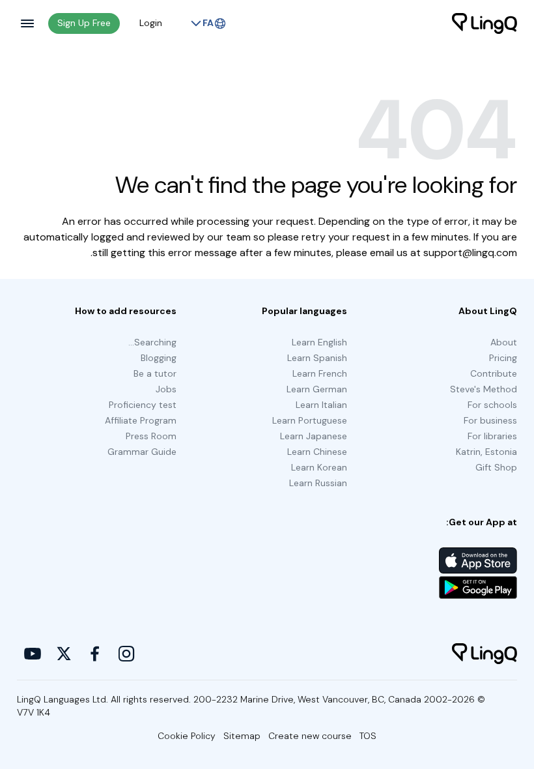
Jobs (166, 389)
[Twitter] (63, 653)
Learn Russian (318, 483)
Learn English (319, 342)
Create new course (310, 736)
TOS (367, 736)
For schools (492, 405)
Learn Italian (321, 405)
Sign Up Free (84, 23)
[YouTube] (32, 653)
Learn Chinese (317, 451)
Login (150, 23)
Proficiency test (142, 405)
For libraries (492, 436)
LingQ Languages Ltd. (62, 699)
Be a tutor (155, 373)
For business (490, 420)
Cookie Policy (187, 736)
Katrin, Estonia (486, 451)
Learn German (317, 389)
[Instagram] (126, 653)
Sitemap (241, 736)
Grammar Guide (141, 451)
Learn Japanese (313, 436)
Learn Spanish (317, 358)
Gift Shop (496, 467)
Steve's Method (483, 389)
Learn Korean (319, 467)
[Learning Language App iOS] (478, 560)
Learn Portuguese (309, 420)
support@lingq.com (470, 252)
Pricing (503, 358)
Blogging (158, 358)
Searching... (152, 342)
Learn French (319, 373)
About (503, 342)
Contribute (493, 373)
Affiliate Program (140, 420)
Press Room (151, 436)
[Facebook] (95, 653)
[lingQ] (484, 23)
